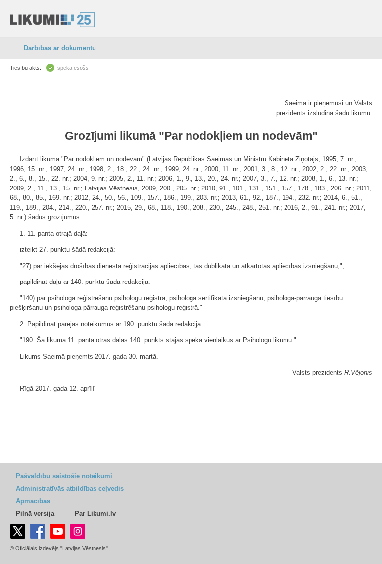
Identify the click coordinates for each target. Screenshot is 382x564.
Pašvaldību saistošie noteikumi (64, 476)
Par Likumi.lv (95, 513)
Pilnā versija (35, 513)
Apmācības (33, 501)
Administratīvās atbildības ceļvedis (70, 488)
